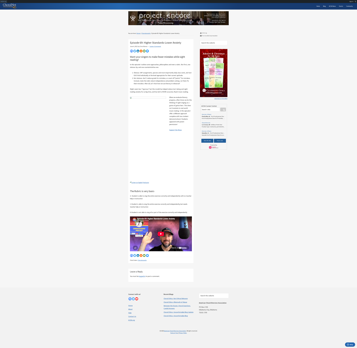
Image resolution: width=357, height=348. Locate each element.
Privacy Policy (183, 333)
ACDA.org (204, 33)
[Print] (141, 51)
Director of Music (206, 114)
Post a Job (220, 140)
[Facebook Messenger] (147, 51)
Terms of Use (174, 333)
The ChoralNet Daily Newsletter (209, 36)
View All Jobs (207, 140)
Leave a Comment (155, 46)
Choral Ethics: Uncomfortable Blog (176, 316)
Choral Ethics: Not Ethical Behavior (176, 298)
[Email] (144, 51)
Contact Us (132, 316)
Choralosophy (142, 260)
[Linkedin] (137, 51)
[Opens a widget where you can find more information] (350, 344)
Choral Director (206, 123)
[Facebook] (131, 51)
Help (129, 313)
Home (130, 305)
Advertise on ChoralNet (220, 98)
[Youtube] (136, 298)
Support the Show (175, 130)
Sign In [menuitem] (351, 1)
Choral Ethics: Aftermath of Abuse (175, 302)
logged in (142, 276)
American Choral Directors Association (175, 331)
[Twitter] (134, 51)
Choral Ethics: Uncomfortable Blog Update (178, 312)
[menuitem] (355, 1)
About (130, 309)
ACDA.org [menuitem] (3, 1)
